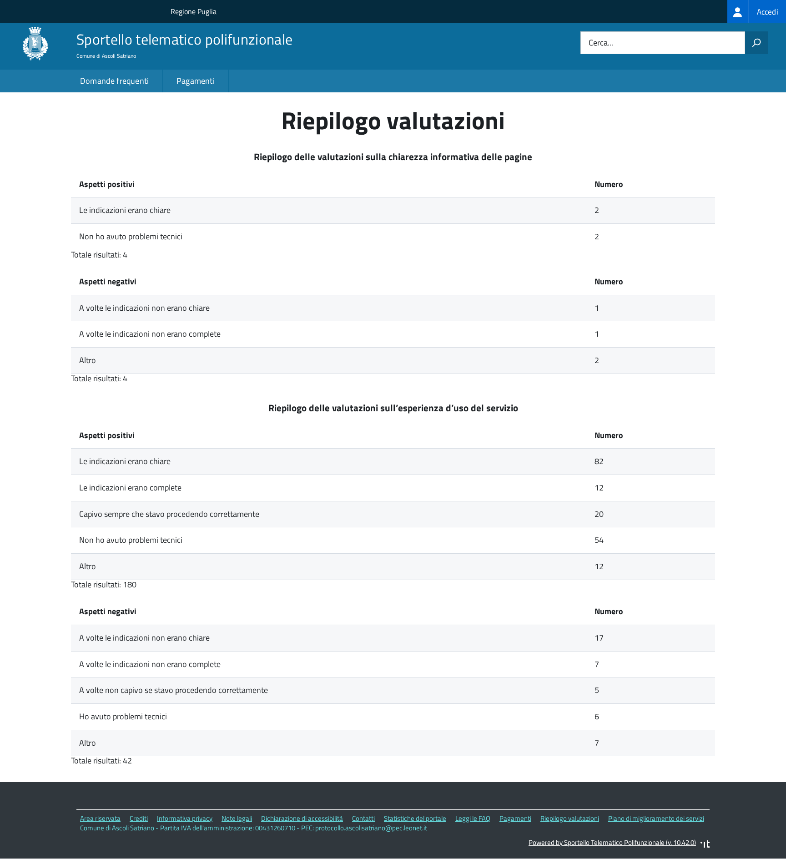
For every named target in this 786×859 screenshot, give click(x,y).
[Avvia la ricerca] (756, 42)
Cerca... (601, 43)
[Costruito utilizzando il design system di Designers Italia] (705, 845)
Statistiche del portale (415, 818)
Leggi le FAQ (472, 818)
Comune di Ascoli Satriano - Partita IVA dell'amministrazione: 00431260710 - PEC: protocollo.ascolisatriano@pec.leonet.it (253, 828)
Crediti (139, 818)
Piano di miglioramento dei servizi (656, 818)
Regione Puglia (194, 11)
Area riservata (100, 818)
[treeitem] (756, 11)
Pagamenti (195, 81)
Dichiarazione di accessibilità (302, 818)
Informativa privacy (184, 818)
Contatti (363, 818)
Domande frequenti (114, 81)
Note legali (237, 818)
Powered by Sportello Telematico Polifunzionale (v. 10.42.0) (612, 842)
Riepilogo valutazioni (569, 818)
